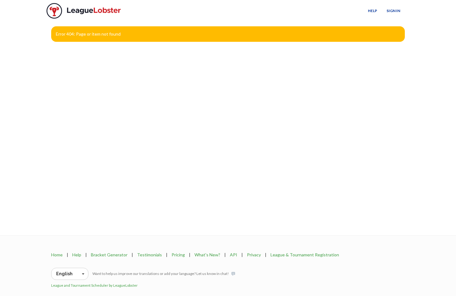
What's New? (207, 254)
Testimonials (149, 254)
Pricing (178, 254)
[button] (69, 274)
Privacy (254, 254)
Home (57, 254)
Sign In (393, 10)
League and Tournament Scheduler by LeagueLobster (94, 285)
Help (372, 10)
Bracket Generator (109, 254)
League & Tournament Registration (304, 254)
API (233, 254)
